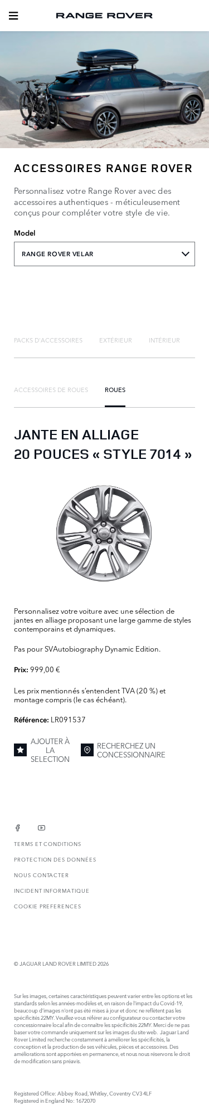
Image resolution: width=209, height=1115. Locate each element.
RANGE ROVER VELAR (58, 254)
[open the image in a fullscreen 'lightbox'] (104, 533)
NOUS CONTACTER (41, 874)
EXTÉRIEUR (115, 339)
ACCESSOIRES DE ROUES (51, 389)
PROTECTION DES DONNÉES (55, 859)
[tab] (48, 340)
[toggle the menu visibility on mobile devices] (13, 15)
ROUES (115, 389)
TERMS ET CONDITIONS (47, 843)
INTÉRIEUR (164, 339)
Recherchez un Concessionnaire (131, 749)
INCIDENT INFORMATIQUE (52, 890)
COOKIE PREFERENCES (47, 905)
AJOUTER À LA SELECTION (50, 750)
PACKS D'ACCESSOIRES (48, 339)
